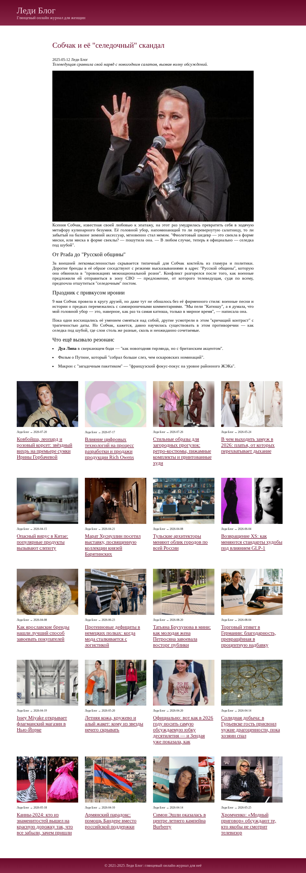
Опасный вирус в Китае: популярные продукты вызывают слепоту (42, 542)
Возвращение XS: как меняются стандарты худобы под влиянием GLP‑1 (251, 542)
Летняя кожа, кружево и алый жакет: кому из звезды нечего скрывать (114, 724)
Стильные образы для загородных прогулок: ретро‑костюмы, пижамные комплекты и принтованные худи (182, 451)
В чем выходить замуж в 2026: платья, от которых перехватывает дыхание (248, 445)
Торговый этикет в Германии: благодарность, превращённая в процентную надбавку (248, 636)
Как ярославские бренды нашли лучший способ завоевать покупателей (43, 633)
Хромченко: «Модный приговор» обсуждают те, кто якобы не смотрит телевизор (248, 824)
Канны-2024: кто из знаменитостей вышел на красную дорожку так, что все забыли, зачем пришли (45, 824)
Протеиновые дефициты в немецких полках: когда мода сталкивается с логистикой (112, 636)
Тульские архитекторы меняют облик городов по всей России (180, 542)
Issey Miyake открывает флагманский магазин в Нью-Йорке (42, 724)
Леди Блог (36, 10)
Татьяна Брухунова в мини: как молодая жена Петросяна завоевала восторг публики (182, 636)
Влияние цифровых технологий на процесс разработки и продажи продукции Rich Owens (109, 448)
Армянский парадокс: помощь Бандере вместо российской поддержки (111, 821)
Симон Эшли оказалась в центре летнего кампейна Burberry (179, 821)
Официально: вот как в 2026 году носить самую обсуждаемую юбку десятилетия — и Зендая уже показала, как (183, 730)
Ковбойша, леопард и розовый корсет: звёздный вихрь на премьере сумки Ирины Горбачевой (44, 448)
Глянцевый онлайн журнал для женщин (51, 18)
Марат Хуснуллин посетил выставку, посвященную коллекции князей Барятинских (113, 545)
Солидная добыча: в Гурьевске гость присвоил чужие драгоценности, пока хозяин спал (250, 727)
